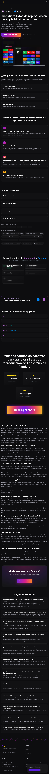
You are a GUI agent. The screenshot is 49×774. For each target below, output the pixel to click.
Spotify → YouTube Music (7, 762)
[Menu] (47, 2)
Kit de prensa (28, 753)
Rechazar (43, 770)
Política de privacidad (30, 760)
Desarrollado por (5, 755)
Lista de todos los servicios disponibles (9, 766)
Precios (27, 749)
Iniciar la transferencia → (11, 34)
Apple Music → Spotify (6, 764)
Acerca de (28, 747)
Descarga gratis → (24, 581)
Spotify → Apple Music (6, 760)
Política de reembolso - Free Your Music (33, 762)
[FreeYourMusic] (5, 2)
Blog (26, 751)
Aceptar (34, 770)
